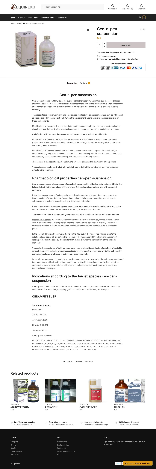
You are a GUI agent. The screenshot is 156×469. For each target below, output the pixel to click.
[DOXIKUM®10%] (60, 390)
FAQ (58, 454)
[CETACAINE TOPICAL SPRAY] (144, 29)
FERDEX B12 (119, 407)
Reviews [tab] (84, 83)
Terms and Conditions (66, 451)
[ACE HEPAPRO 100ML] (26, 390)
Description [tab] (72, 83)
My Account (112, 9)
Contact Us (61, 448)
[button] (88, 30)
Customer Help (127, 9)
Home (13, 23)
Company (14, 442)
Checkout (141, 9)
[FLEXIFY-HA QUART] (95, 390)
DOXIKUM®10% (51, 407)
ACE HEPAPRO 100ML (20, 407)
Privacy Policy (16, 451)
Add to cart (126, 45)
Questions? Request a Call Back (137, 463)
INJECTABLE (22, 23)
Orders (13, 445)
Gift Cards (15, 454)
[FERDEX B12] (129, 390)
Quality (13, 448)
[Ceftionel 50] (141, 29)
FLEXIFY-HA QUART (88, 407)
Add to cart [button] (26, 415)
